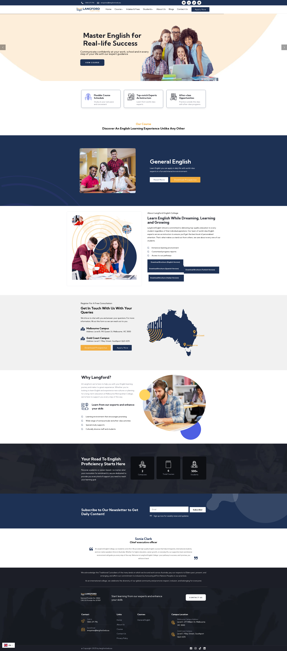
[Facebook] (184, 3)
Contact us (195, 598)
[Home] (88, 9)
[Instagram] (189, 3)
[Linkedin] (199, 3)
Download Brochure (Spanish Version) (164, 269)
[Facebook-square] (191, 648)
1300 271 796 (92, 622)
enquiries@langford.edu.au (98, 630)
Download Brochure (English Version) (165, 262)
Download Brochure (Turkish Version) (200, 270)
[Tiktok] (194, 3)
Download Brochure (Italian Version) (164, 278)
